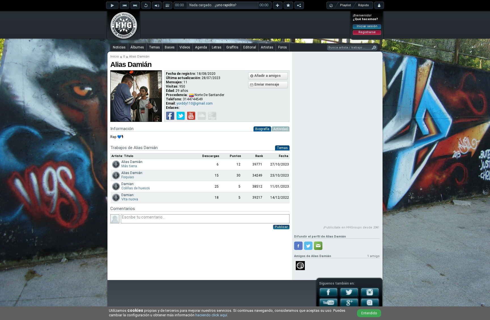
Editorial (249, 47)
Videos (184, 47)
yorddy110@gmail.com (194, 103)
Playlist (345, 5)
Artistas (267, 47)
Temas (154, 47)
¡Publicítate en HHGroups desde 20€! (351, 227)
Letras (216, 47)
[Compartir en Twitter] (308, 245)
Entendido (369, 313)
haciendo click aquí (211, 315)
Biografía (262, 129)
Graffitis (232, 47)
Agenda (201, 47)
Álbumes (137, 47)
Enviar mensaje (266, 84)
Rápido (363, 5)
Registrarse (367, 32)
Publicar (281, 227)
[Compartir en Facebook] (298, 245)
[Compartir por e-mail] (318, 245)
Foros (282, 47)
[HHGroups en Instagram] (369, 296)
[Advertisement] (245, 24)
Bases (170, 47)
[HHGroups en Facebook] (328, 296)
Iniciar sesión (367, 26)
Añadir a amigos (267, 76)
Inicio (114, 56)
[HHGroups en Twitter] (349, 296)
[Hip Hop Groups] (122, 38)
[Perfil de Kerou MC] (300, 265)
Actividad (280, 129)
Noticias (119, 47)
